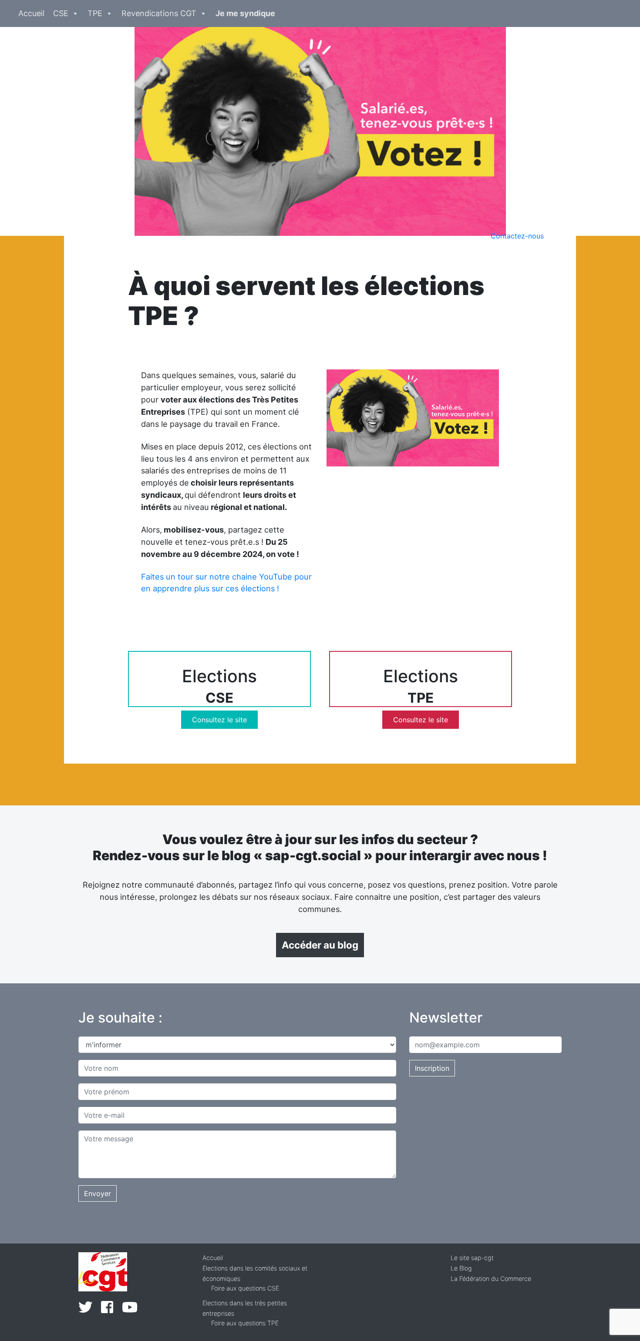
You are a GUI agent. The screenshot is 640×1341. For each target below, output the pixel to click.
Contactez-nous (517, 235)
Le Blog (461, 1268)
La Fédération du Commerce (491, 1278)
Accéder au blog (320, 945)
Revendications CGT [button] (158, 13)
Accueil (31, 13)
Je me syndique (245, 13)
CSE (60, 13)
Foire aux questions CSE (245, 1288)
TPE (95, 13)
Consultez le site (219, 719)
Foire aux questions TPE (245, 1323)
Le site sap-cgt (472, 1257)
